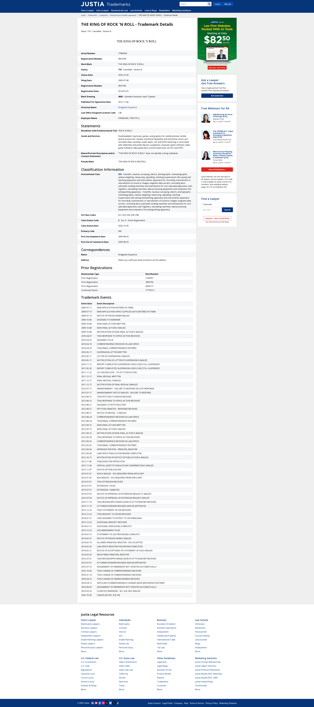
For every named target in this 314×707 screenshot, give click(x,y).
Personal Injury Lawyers (92, 647)
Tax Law (161, 647)
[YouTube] (96, 702)
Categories (103, 15)
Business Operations (166, 628)
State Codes (124, 666)
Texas (121, 685)
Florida (122, 677)
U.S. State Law (126, 658)
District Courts (87, 681)
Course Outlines (202, 635)
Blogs (197, 643)
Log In (217, 4)
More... (84, 651)
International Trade (166, 639)
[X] (113, 702)
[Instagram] (103, 702)
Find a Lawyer (87, 10)
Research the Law (119, 10)
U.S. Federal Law (90, 658)
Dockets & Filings (89, 685)
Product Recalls (164, 673)
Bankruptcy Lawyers (90, 624)
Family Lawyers (88, 643)
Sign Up (227, 4)
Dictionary (199, 624)
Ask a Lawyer (102, 10)
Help (186, 703)
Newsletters (164, 10)
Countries (161, 685)
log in (126, 260)
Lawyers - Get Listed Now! (217, 218)
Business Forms (164, 669)
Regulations (86, 669)
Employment (163, 631)
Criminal (123, 628)
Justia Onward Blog (204, 681)
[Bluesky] (110, 702)
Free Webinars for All (215, 108)
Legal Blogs (162, 666)
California (123, 673)
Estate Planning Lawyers (92, 639)
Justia (83, 15)
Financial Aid (200, 631)
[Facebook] (99, 702)
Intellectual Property (166, 635)
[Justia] (92, 4)
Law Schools (136, 10)
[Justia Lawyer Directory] (117, 702)
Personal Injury (126, 647)
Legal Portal (167, 703)
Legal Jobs (162, 662)
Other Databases (166, 658)
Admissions (200, 628)
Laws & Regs (150, 10)
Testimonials (201, 685)
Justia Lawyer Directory (205, 666)
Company (178, 703)
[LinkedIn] (92, 702)
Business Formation (166, 624)
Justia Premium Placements (207, 669)
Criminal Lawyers (89, 631)
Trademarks (92, 15)
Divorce (122, 631)
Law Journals (201, 639)
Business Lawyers (89, 628)
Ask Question (217, 95)
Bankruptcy (124, 624)
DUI (121, 635)
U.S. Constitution (88, 662)
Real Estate (162, 643)
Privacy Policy (212, 703)
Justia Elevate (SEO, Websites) (208, 673)
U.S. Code (85, 666)
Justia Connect (154, 703)
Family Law (124, 643)
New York (123, 681)
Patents (160, 677)
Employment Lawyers (91, 635)
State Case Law (126, 669)
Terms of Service (197, 703)
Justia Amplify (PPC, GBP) (206, 677)
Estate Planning (126, 639)
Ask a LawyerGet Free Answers (213, 81)
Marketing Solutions (181, 10)
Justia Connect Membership (208, 662)
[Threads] (106, 702)
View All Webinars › (217, 169)
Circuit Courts (87, 677)
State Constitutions (128, 662)
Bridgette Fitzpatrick (127, 107)
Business (161, 620)
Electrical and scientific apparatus (123, 15)
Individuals (125, 620)
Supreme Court (88, 673)
